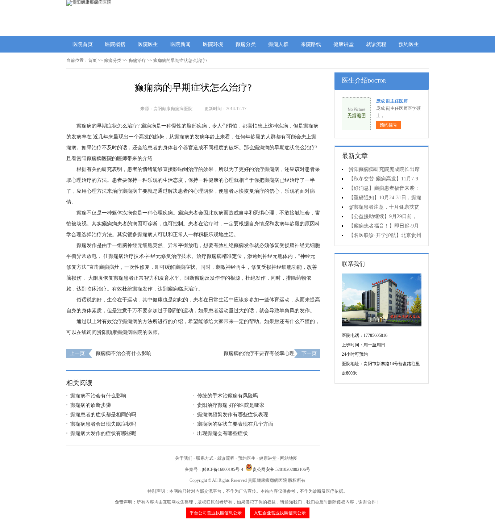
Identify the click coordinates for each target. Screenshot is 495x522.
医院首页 (82, 44)
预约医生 (409, 44)
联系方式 (204, 458)
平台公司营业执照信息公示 (216, 512)
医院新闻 (180, 44)
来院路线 (311, 44)
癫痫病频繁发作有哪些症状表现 (232, 414)
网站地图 (289, 458)
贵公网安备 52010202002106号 (281, 469)
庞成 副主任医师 (392, 101)
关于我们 (183, 458)
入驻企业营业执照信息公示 (280, 512)
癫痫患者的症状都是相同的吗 (103, 414)
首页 (92, 60)
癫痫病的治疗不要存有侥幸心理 (259, 353)
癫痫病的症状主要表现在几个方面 (235, 424)
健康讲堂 (343, 44)
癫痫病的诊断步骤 (90, 405)
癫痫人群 (278, 44)
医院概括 (115, 44)
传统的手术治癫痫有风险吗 (227, 395)
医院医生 (148, 44)
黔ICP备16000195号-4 (222, 469)
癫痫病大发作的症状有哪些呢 (103, 433)
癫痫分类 (246, 44)
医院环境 (213, 44)
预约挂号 (388, 125)
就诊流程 (376, 44)
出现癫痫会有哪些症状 (222, 433)
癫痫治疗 (137, 60)
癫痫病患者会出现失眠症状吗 (103, 424)
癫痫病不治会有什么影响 (123, 353)
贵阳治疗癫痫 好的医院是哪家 (231, 405)
